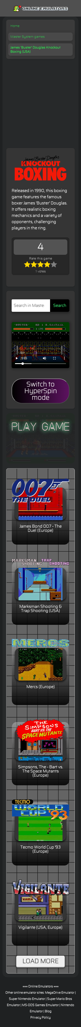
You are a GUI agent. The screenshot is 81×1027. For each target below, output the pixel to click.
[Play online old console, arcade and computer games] (40, 7)
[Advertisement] (40, 101)
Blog (48, 1011)
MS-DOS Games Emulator (40, 1005)
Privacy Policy (40, 1017)
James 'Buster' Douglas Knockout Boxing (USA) (35, 49)
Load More (40, 961)
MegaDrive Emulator (59, 992)
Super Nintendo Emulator (27, 998)
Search (59, 305)
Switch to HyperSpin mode (40, 391)
